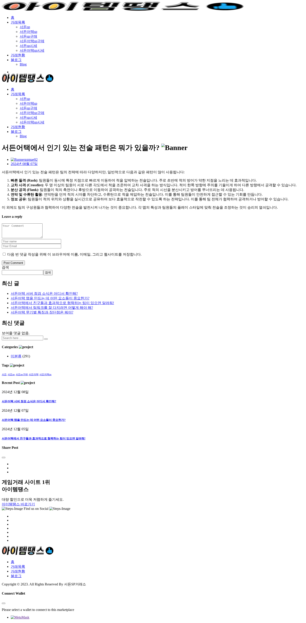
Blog (23, 64)
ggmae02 (31, 159)
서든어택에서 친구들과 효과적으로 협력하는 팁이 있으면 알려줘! (62, 303)
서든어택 (34, 374)
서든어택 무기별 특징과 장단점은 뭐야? (42, 312)
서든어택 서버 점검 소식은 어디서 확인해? (44, 293)
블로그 (16, 60)
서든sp (25, 27)
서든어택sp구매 (32, 41)
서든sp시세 (28, 46)
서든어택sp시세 (32, 50)
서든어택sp (28, 32)
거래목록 (18, 22)
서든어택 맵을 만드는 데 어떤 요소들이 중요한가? (50, 298)
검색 (5, 267)
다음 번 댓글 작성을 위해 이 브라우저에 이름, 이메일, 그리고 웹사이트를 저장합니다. (74, 254)
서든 (4, 374)
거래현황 (18, 55)
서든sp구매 (28, 36)
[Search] (46, 339)
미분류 (16, 356)
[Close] (3, 457)
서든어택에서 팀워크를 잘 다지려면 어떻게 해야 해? (52, 307)
